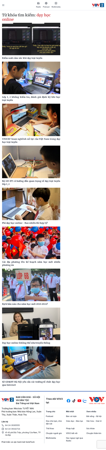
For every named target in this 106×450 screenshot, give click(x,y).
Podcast (46, 7)
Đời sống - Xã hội (93, 416)
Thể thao (50, 428)
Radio (38, 7)
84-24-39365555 (12, 425)
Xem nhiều (91, 411)
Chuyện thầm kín (93, 433)
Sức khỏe (90, 428)
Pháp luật (70, 428)
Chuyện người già (54, 433)
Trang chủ (50, 411)
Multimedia (56, 7)
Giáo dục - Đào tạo (74, 421)
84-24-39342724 (12, 429)
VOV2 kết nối (71, 433)
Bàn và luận (71, 416)
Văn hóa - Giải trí (94, 421)
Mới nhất (70, 411)
